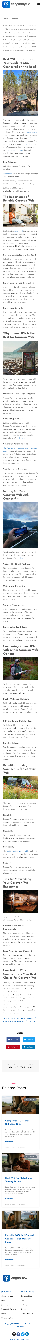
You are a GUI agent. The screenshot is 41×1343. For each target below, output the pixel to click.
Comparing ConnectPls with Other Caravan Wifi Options (21, 40)
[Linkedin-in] (27, 1334)
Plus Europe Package (14, 150)
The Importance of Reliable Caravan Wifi (20, 29)
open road (18, 231)
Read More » (9, 1141)
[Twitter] (23, 1334)
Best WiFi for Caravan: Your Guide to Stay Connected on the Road (21, 26)
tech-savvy (21, 438)
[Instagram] (14, 1334)
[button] (38, 4)
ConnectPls (26, 144)
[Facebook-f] (18, 1334)
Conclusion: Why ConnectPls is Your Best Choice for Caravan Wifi (21, 50)
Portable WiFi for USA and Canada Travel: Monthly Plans (19, 1239)
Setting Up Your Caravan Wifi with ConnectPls (21, 36)
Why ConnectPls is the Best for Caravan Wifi (21, 33)
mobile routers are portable (18, 851)
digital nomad (31, 132)
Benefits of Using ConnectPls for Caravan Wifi (21, 43)
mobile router (22, 558)
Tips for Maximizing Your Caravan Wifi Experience (21, 47)
